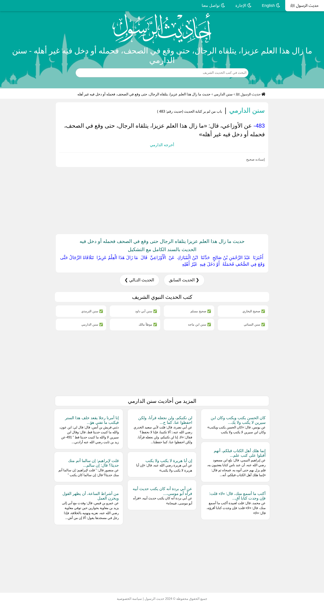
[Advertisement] (192, 200)
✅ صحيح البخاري (253, 311)
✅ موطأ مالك (148, 324)
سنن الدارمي (223, 94)
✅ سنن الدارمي (92, 324)
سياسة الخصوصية (129, 598)
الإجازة (241, 5)
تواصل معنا (211, 5)
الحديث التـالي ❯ (139, 280)
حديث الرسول (154, 598)
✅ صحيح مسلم (200, 311)
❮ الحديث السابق (184, 280)
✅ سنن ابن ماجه (199, 324)
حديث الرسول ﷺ (304, 5)
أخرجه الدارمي (162, 145)
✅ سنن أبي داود (146, 311)
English (269, 5)
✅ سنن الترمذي (92, 311)
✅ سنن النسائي (254, 324)
